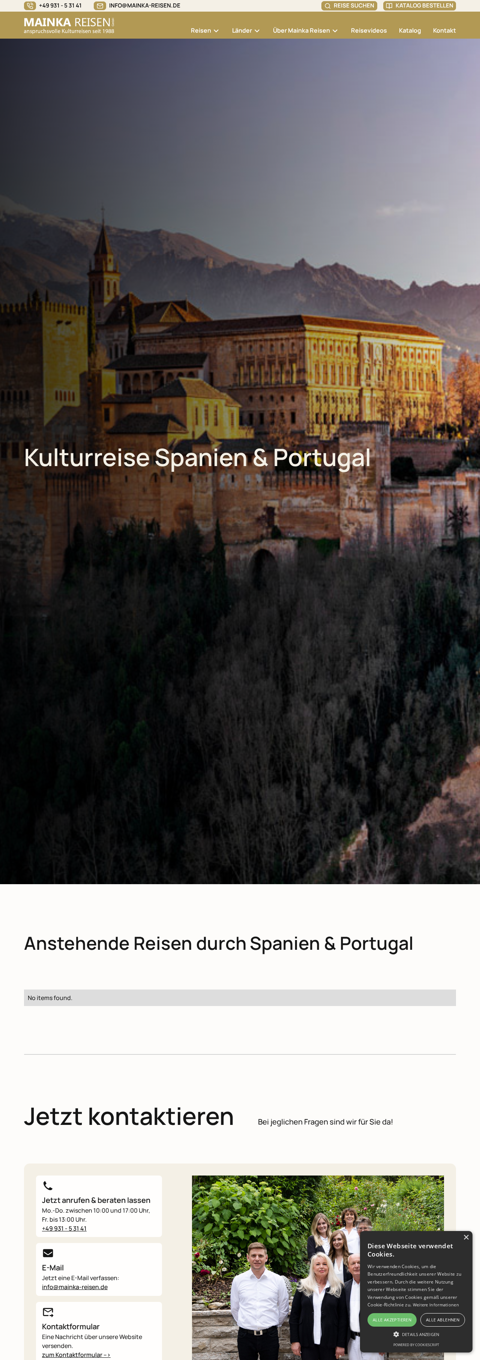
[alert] (416, 1292)
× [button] (466, 1237)
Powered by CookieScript (416, 1344)
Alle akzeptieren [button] (392, 1320)
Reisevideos (369, 30)
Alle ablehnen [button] (442, 1320)
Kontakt (444, 30)
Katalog (410, 30)
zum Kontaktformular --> (76, 1355)
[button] (205, 26)
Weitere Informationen (436, 1305)
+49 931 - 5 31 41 (64, 1228)
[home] (69, 25)
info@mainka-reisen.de (75, 1287)
